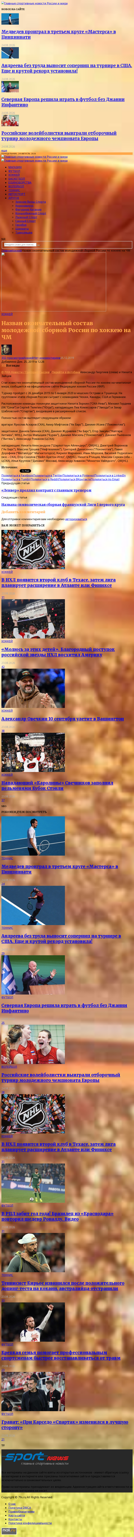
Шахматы (22, 229)
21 (3, 1439)
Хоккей (14, 175)
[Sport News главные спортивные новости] (36, 1465)
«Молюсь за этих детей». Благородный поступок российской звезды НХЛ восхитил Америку (58, 652)
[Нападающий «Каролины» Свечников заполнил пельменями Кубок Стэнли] (33, 771)
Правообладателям (21, 1511)
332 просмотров (12, 358)
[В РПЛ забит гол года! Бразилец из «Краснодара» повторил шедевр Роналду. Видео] (33, 1202)
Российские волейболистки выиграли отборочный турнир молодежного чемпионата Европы (59, 135)
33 (3, 1300)
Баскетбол (16, 179)
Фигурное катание (28, 209)
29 (3, 953)
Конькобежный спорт (30, 213)
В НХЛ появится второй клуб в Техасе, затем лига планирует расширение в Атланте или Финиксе (58, 582)
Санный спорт (25, 221)
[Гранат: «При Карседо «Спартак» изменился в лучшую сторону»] (33, 1410)
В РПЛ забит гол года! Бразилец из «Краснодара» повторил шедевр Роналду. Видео (57, 1216)
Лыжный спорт (26, 217)
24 (3, 884)
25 (3, 1023)
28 (3, 1092)
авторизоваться (76, 519)
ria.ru (22, 467)
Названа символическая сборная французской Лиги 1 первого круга (63, 505)
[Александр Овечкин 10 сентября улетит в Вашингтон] (33, 707)
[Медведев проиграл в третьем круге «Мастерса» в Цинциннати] (10, 23)
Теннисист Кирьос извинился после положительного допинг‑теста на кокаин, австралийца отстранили (62, 1285)
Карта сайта (16, 1515)
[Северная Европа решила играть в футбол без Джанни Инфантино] (10, 91)
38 (3, 731)
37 (3, 800)
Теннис (14, 190)
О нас (12, 1504)
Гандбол (21, 225)
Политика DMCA (19, 1508)
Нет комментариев (47, 358)
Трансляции (23, 232)
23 (3, 1370)
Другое (13, 198)
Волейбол (16, 186)
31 (3, 597)
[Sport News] (34, 3)
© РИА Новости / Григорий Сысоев (25, 372)
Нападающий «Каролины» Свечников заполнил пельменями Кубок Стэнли (57, 785)
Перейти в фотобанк (66, 372)
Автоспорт (16, 194)
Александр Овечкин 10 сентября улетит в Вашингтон (62, 719)
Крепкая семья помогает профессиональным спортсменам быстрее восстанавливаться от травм (61, 1355)
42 (3, 667)
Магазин (15, 167)
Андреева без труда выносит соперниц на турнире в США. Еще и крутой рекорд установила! (66, 68)
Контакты (15, 1519)
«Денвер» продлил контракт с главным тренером (46, 490)
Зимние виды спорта (30, 202)
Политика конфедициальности (30, 1523)
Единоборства (19, 182)
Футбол (14, 171)
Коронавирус (24, 206)
